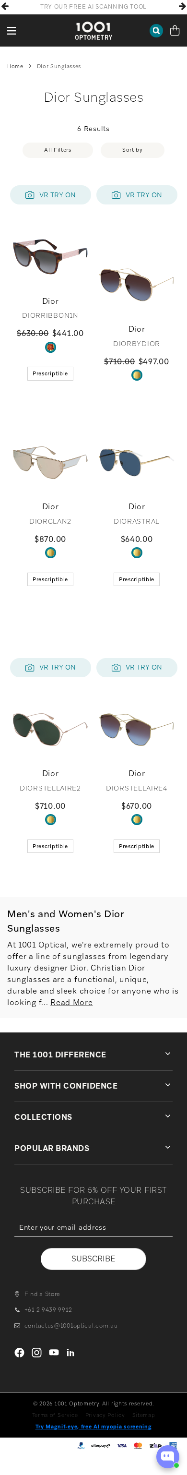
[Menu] (12, 30)
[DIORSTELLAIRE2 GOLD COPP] (51, 819)
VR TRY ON (57, 195)
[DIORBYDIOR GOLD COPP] (137, 375)
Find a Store (42, 1294)
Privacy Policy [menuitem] (105, 1415)
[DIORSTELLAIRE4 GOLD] (137, 819)
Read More (71, 1002)
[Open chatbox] (167, 1456)
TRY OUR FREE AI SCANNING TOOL (93, 7)
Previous (5, 6)
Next (182, 6)
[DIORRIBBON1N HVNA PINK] (51, 347)
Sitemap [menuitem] (143, 1415)
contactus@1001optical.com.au (70, 1326)
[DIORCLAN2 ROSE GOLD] (51, 553)
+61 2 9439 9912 (48, 1310)
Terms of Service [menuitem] (55, 1415)
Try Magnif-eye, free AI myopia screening (93, 1426)
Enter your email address (93, 1243)
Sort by (132, 149)
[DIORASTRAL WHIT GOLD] (137, 553)
